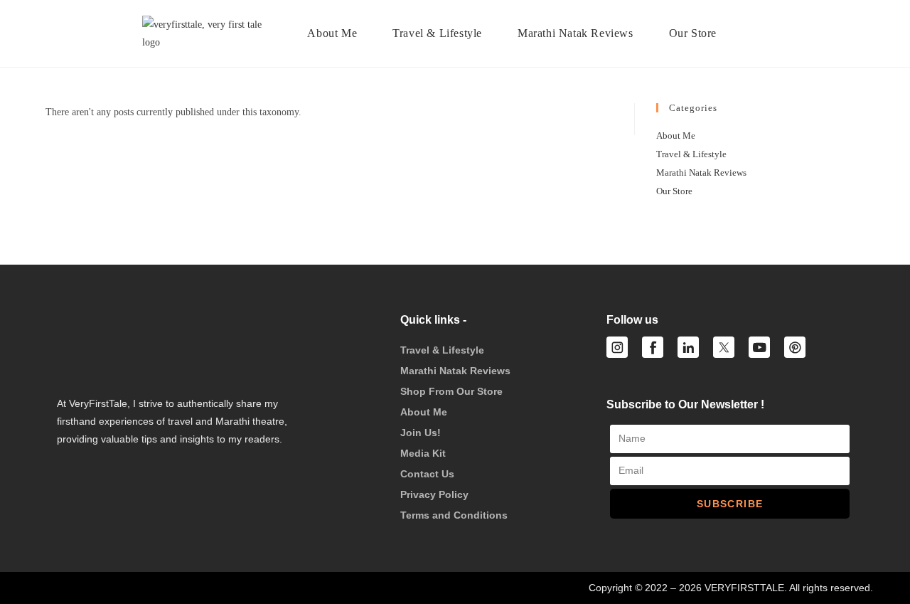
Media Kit (423, 453)
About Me (675, 135)
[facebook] (652, 347)
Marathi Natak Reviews (701, 172)
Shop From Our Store (451, 391)
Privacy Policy (434, 494)
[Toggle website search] (756, 33)
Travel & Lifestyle (691, 154)
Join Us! (420, 432)
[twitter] (723, 347)
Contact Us (427, 474)
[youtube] (759, 347)
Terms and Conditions (454, 515)
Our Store (674, 191)
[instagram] (617, 347)
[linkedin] (688, 347)
